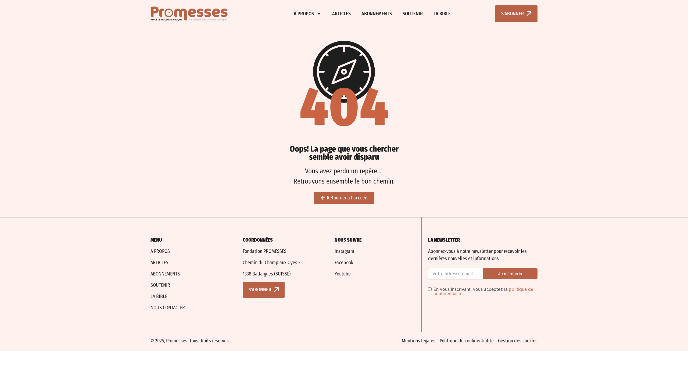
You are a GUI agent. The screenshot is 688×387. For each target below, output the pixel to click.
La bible (442, 14)
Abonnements (376, 14)
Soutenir (413, 14)
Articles (341, 14)
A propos (304, 14)
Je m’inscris (510, 273)
